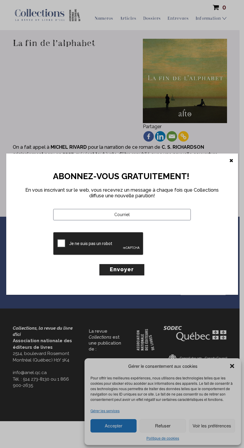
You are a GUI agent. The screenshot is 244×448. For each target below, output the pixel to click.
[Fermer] (231, 161)
